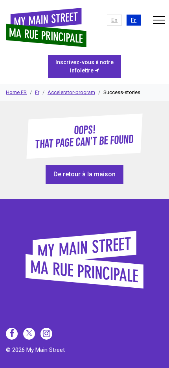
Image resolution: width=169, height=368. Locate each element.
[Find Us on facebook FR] (12, 334)
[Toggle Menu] (159, 20)
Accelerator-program (71, 92)
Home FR (16, 92)
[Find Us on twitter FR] (29, 334)
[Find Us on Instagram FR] (46, 334)
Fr (37, 92)
